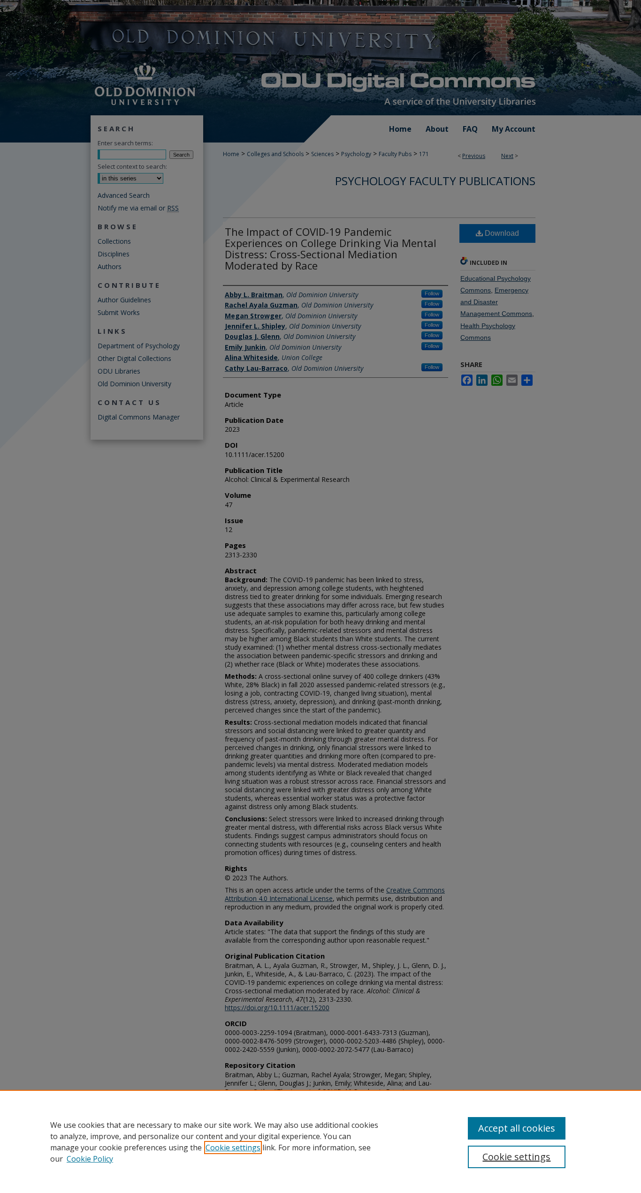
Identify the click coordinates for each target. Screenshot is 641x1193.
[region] (320, 1141)
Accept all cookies (516, 1128)
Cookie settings (233, 1147)
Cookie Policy (90, 1159)
